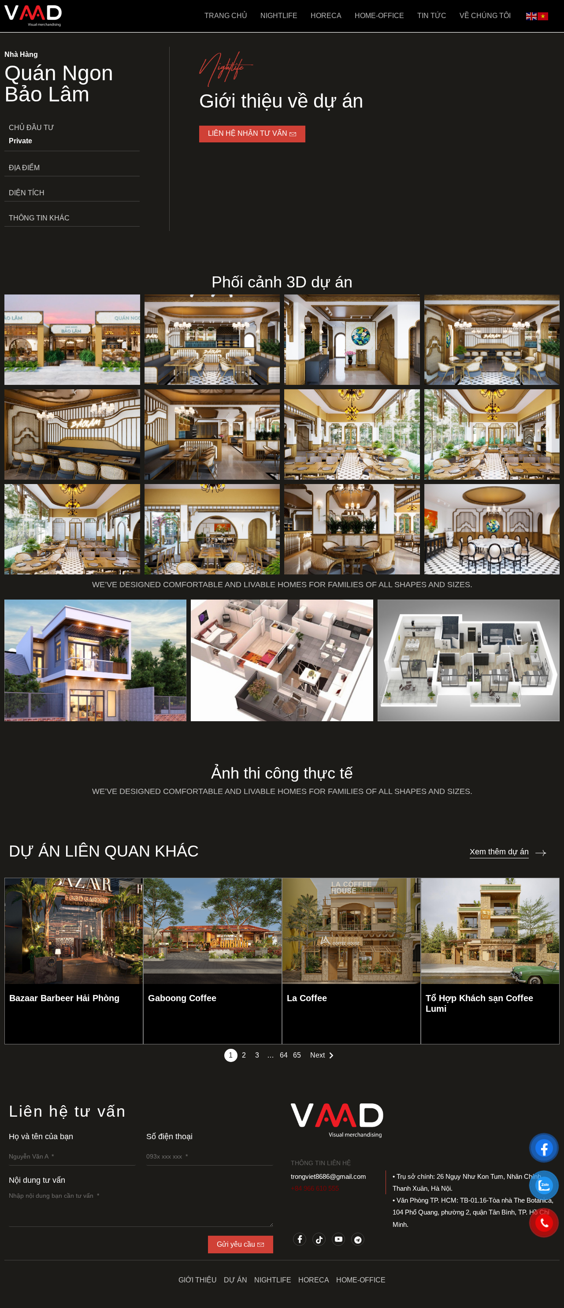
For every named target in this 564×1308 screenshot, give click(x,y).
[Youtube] (338, 1239)
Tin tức (431, 15)
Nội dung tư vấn (37, 1180)
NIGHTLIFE (278, 15)
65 (297, 1055)
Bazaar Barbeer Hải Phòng (64, 998)
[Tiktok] (319, 1239)
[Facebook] (299, 1239)
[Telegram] (357, 1239)
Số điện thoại (169, 1136)
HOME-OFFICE (379, 15)
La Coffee (307, 998)
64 (284, 1055)
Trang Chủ (225, 15)
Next (317, 1055)
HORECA (326, 15)
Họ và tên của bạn (41, 1136)
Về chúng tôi (485, 15)
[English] (532, 15)
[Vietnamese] (543, 15)
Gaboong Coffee (182, 998)
